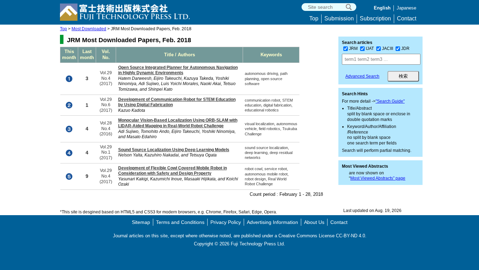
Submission (339, 18)
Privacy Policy (225, 222)
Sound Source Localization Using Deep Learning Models (173, 149)
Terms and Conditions (180, 222)
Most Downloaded (89, 28)
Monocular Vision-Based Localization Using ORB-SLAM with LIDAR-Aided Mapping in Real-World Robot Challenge (177, 123)
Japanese (406, 8)
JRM (353, 48)
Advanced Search (362, 76)
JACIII (387, 48)
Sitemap (141, 222)
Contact (406, 18)
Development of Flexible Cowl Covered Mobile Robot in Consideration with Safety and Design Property (172, 171)
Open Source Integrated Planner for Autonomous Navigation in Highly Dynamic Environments (178, 70)
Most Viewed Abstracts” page (377, 178)
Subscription (375, 18)
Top (313, 18)
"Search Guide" (390, 101)
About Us (314, 222)
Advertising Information (272, 222)
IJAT (370, 48)
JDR (405, 48)
